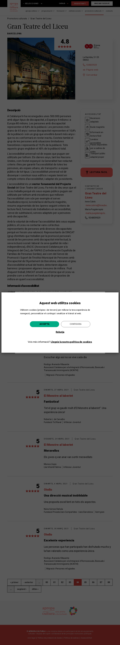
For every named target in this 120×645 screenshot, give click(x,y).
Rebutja (60, 332)
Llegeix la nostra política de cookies (71, 342)
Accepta (44, 324)
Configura (76, 324)
